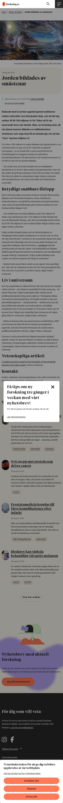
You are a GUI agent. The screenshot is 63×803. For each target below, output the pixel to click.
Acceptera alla (31, 780)
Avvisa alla (31, 796)
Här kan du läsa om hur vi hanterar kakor (22, 773)
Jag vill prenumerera (16, 417)
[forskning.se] (9, 4)
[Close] (53, 386)
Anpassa (31, 788)
